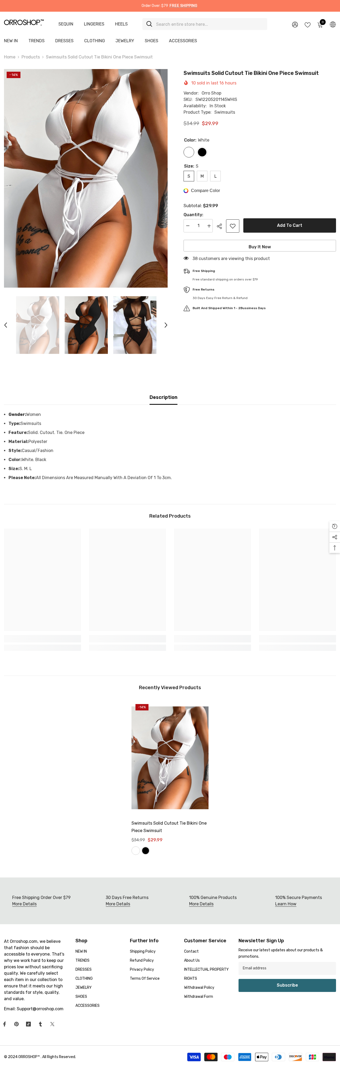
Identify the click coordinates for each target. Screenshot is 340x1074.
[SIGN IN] (295, 24)
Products (31, 56)
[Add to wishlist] (232, 226)
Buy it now (260, 246)
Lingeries (94, 24)
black (145, 850)
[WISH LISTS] (308, 24)
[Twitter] (52, 1024)
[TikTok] (28, 1024)
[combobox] (209, 24)
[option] (86, 178)
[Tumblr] (40, 1024)
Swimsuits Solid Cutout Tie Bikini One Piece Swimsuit (169, 827)
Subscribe (287, 985)
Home (9, 56)
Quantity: (193, 215)
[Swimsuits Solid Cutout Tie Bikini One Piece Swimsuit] (170, 758)
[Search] (204, 24)
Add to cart (289, 225)
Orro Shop (211, 93)
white (135, 850)
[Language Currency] (333, 24)
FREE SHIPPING (183, 5)
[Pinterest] (16, 1024)
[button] (6, 325)
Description (163, 397)
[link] (42, 638)
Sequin (65, 24)
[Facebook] (4, 1024)
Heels (121, 24)
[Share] (221, 226)
